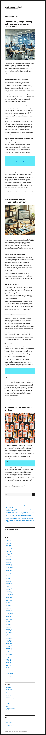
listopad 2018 (9, 649)
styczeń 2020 (9, 638)
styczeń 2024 (9, 581)
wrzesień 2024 (9, 569)
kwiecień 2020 (9, 637)
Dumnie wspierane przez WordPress (20, 731)
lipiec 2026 (8, 540)
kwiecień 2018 (9, 654)
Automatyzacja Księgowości (18, 191)
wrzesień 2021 (9, 614)
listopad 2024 (9, 565)
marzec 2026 (8, 545)
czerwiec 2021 (9, 619)
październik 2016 (9, 673)
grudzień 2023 (9, 583)
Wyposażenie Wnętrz (10, 708)
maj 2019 (8, 646)
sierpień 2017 (9, 662)
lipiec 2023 (8, 586)
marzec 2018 (8, 656)
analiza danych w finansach (24, 399)
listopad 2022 (9, 592)
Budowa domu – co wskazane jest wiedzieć (19, 408)
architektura (8, 687)
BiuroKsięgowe (26, 191)
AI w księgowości (17, 399)
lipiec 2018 (8, 651)
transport (8, 703)
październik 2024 (9, 567)
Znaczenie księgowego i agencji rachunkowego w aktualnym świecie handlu (18, 24)
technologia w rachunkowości (22, 400)
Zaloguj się (8, 720)
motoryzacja (8, 695)
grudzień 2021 (9, 610)
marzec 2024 (8, 578)
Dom (7, 692)
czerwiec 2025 (9, 556)
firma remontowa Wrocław (18, 485)
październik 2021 (9, 613)
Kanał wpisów (9, 722)
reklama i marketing (10, 698)
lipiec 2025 (8, 554)
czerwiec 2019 (9, 645)
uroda (7, 705)
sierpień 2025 (9, 553)
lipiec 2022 (8, 599)
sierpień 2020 (9, 633)
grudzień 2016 (9, 672)
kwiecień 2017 (9, 668)
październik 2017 (9, 660)
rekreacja (8, 700)
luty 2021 (8, 626)
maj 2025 (8, 557)
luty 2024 (8, 580)
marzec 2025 (8, 561)
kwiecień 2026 (9, 543)
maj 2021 (8, 621)
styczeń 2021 (8, 627)
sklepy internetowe (10, 701)
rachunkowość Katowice (20, 162)
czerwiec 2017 (9, 665)
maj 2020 (8, 635)
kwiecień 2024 (9, 576)
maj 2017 (8, 667)
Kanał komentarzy (10, 723)
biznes (12, 399)
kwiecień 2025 (9, 559)
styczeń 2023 (9, 591)
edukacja (8, 694)
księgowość (31, 191)
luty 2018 (8, 657)
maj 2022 (8, 602)
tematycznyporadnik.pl (13, 7)
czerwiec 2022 (9, 600)
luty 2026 (8, 546)
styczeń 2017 (8, 670)
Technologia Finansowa (17, 192)
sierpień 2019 (9, 643)
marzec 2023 (8, 589)
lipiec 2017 (8, 664)
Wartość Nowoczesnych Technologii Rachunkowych (17, 200)
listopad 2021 (9, 611)
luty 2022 (8, 607)
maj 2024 (8, 575)
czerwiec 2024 (9, 573)
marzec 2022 (8, 605)
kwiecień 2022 (9, 603)
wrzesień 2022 (9, 595)
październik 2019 (9, 641)
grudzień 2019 (9, 640)
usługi (12, 191)
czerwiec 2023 (9, 588)
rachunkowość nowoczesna (12, 400)
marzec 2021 (8, 624)
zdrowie (7, 709)
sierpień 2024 (9, 570)
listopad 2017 (9, 659)
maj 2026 (8, 542)
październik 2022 (9, 594)
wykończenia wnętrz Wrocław (18, 486)
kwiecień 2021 (9, 622)
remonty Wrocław (10, 486)
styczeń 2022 (9, 608)
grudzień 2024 (9, 564)
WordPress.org (9, 725)
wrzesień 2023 (9, 584)
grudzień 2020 (9, 629)
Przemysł (8, 697)
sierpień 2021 (9, 616)
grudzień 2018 (9, 648)
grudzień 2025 (9, 550)
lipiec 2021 (8, 618)
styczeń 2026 (9, 548)
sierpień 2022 (9, 597)
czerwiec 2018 (9, 653)
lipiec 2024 (8, 572)
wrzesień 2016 (9, 675)
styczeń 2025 (9, 562)
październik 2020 (9, 630)
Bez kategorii (9, 689)
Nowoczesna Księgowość (9, 192)
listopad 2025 (9, 551)
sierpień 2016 (9, 676)
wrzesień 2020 (9, 632)
